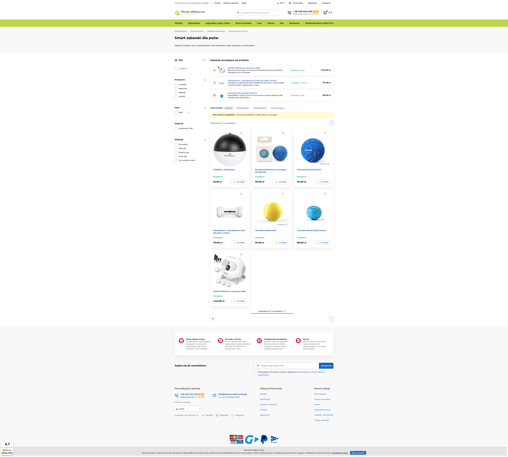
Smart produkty (197, 31)
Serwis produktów (322, 399)
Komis (317, 404)
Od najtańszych (243, 108)
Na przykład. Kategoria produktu (255, 13)
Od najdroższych (260, 108)
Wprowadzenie (181, 31)
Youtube (209, 415)
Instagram (239, 415)
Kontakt (217, 3)
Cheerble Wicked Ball (265, 230)
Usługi (243, 3)
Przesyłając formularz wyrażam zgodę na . (291, 373)
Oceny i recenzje (321, 420)
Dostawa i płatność (231, 3)
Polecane (228, 108)
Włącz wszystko (358, 453)
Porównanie (298, 3)
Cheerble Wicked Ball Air (309, 169)
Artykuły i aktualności (323, 415)
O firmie (263, 410)
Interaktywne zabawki (216, 31)
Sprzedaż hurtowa (322, 410)
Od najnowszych (277, 108)
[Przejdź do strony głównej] (190, 13)
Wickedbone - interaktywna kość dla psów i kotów (252, 80)
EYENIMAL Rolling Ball (224, 169)
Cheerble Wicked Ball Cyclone (242, 93)
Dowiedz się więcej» (340, 453)
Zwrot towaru (320, 394)
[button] (241, 132)
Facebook (224, 415)
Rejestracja (312, 3)
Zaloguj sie (326, 3)
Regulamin (265, 415)
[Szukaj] (238, 13)
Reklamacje (265, 399)
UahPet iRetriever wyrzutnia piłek (244, 68)
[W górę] (212, 318)
